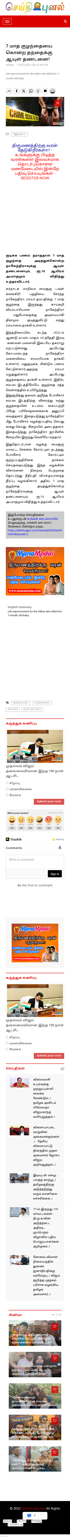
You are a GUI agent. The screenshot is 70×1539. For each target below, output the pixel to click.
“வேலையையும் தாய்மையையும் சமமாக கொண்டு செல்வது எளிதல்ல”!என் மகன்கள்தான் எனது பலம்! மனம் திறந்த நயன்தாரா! (35, 1405)
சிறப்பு (14, 783)
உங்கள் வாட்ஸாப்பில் (42, 519)
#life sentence (32, 709)
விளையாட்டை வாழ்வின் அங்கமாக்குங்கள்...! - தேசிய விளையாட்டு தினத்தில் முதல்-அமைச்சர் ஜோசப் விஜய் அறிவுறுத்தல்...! (46, 1146)
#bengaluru (20, 703)
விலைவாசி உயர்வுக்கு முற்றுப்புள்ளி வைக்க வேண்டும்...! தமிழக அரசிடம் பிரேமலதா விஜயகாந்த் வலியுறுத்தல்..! (44, 1098)
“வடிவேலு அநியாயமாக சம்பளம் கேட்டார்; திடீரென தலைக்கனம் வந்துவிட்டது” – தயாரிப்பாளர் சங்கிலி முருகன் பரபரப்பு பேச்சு (35, 1342)
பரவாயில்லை (20, 789)
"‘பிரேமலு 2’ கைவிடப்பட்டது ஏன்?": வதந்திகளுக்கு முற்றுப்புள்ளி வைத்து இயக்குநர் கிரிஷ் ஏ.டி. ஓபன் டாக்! (33, 1468)
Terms (21, 1521)
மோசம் (15, 795)
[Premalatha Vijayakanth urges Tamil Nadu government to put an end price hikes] (19, 1082)
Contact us (15, 1524)
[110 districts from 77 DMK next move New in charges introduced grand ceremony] (19, 1212)
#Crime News (42, 703)
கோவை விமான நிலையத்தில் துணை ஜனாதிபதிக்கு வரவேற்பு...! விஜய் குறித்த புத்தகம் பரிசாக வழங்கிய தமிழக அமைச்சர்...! (46, 1276)
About (7, 1521)
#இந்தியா (19, 134)
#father (13, 709)
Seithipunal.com (33, 1509)
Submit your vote (49, 801)
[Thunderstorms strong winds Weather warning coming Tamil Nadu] (19, 1178)
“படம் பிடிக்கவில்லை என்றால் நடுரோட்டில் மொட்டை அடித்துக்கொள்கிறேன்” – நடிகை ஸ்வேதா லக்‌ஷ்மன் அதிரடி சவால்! (34, 1374)
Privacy (36, 1521)
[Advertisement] (35, 215)
